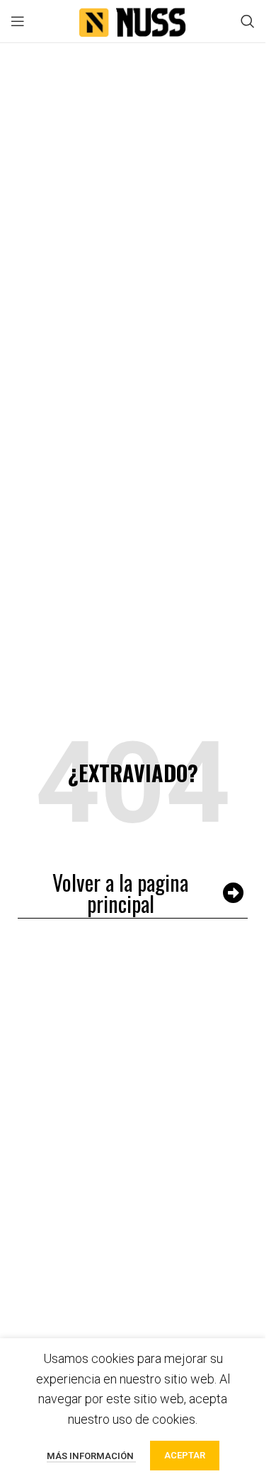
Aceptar (184, 1455)
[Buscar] (248, 21)
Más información (91, 1456)
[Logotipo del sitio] (133, 20)
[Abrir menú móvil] (18, 21)
